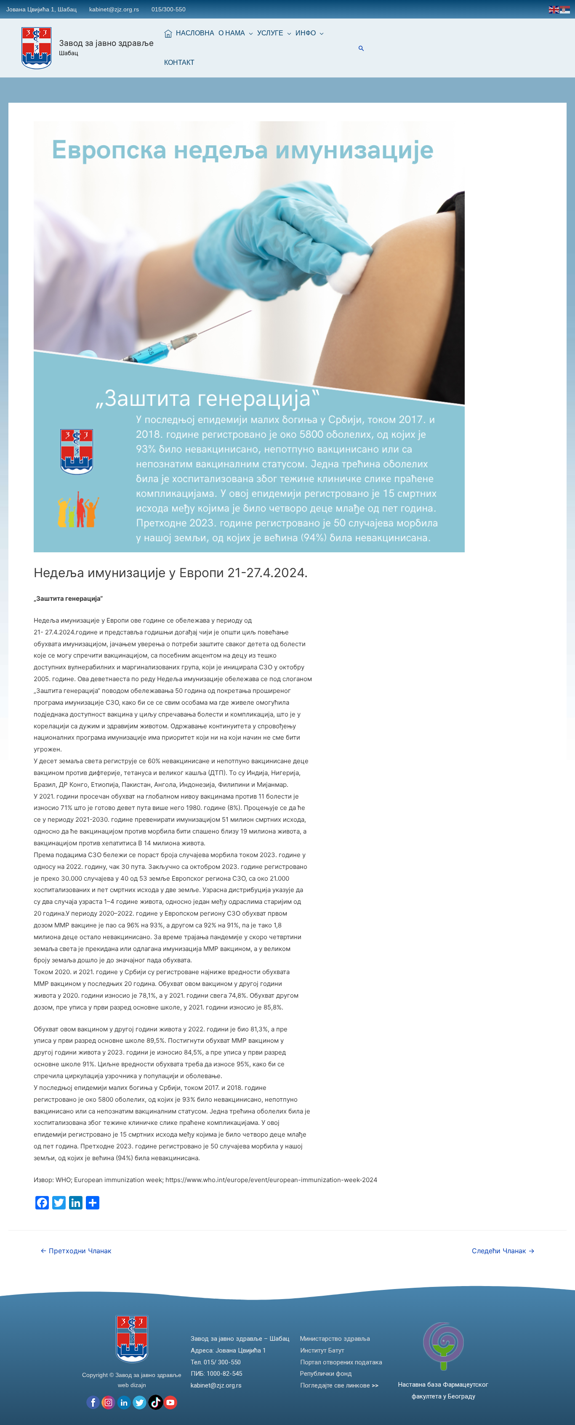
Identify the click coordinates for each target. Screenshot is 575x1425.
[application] (249, 33)
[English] (554, 9)
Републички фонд (326, 1373)
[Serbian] (565, 9)
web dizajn (132, 1385)
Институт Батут (322, 1350)
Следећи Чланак (503, 1251)
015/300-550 (169, 9)
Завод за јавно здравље (106, 43)
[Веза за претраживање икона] (361, 48)
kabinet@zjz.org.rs (114, 9)
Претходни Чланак (76, 1251)
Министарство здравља (335, 1338)
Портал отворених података (341, 1362)
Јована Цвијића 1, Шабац (41, 9)
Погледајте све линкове (339, 1385)
